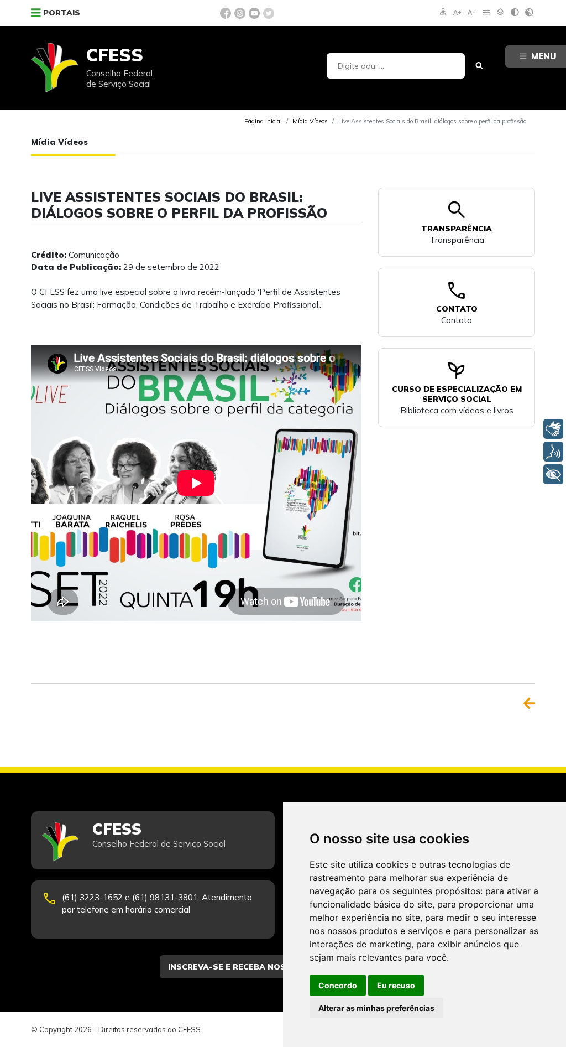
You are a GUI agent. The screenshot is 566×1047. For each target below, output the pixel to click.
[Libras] (553, 429)
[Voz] (553, 452)
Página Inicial (263, 121)
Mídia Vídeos (310, 121)
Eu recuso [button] (396, 985)
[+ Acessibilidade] (553, 474)
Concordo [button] (337, 985)
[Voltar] (529, 703)
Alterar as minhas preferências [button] (376, 1008)
